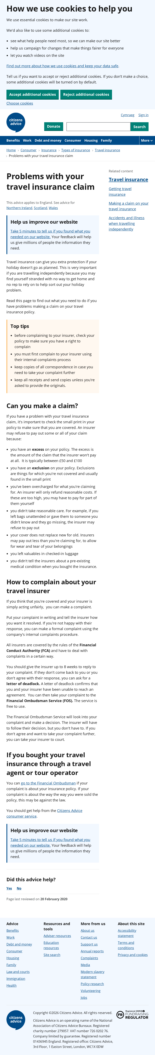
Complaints (89, 958)
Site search (52, 955)
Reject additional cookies (86, 94)
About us (87, 930)
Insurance (49, 150)
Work (27, 140)
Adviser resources (57, 936)
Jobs (84, 997)
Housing (91, 140)
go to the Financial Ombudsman (48, 783)
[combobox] (98, 126)
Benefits (13, 140)
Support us (89, 944)
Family (106, 140)
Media (85, 965)
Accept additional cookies (32, 94)
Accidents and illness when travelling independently (127, 223)
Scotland (40, 208)
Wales (53, 208)
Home (11, 150)
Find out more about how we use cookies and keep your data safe (62, 65)
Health (11, 985)
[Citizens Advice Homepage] (16, 123)
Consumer (73, 140)
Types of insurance (75, 150)
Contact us (89, 937)
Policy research (92, 984)
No (19, 888)
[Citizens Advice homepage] (16, 1020)
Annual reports (92, 951)
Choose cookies (19, 103)
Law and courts (18, 972)
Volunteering (91, 991)
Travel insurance (107, 150)
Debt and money (48, 140)
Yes (9, 888)
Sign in (143, 115)
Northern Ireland (19, 208)
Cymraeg (127, 115)
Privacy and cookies (133, 955)
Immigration (15, 978)
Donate (53, 126)
